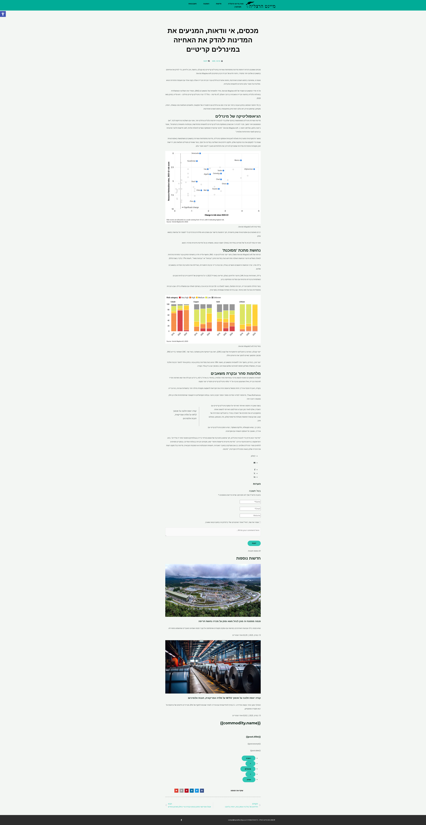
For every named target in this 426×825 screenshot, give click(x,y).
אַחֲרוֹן (249, 779)
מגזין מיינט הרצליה (236, 4)
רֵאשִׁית (248, 758)
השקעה (206, 4)
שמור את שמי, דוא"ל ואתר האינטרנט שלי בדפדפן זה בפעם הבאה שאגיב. (232, 522)
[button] (3, 14)
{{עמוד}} (248, 769)
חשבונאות (192, 4)
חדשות (218, 4)
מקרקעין (238, 7)
